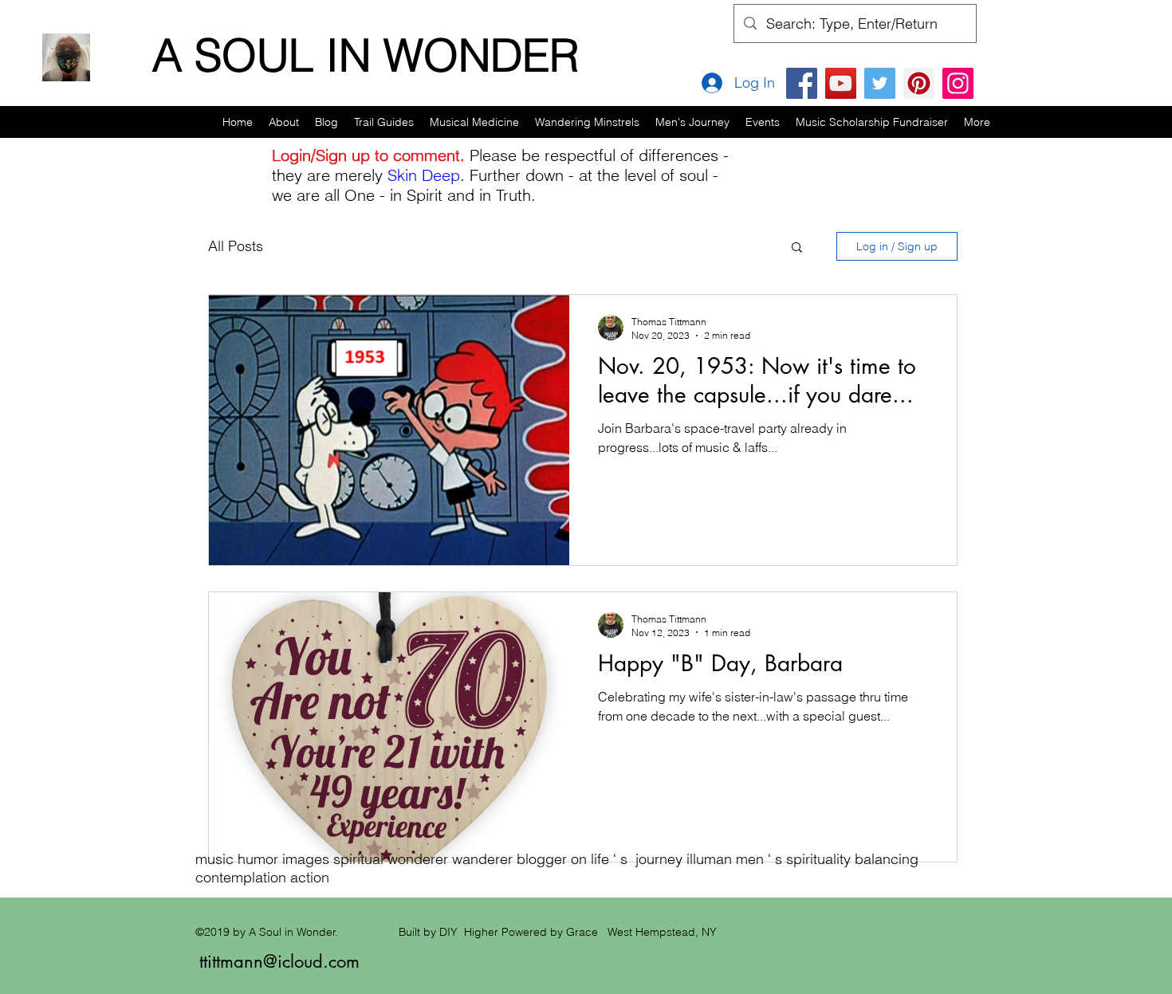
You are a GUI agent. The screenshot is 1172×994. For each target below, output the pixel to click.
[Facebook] (801, 83)
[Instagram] (957, 83)
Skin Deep (423, 175)
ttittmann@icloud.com (279, 961)
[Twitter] (879, 83)
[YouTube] (840, 83)
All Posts (235, 246)
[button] (384, 122)
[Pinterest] (918, 83)
